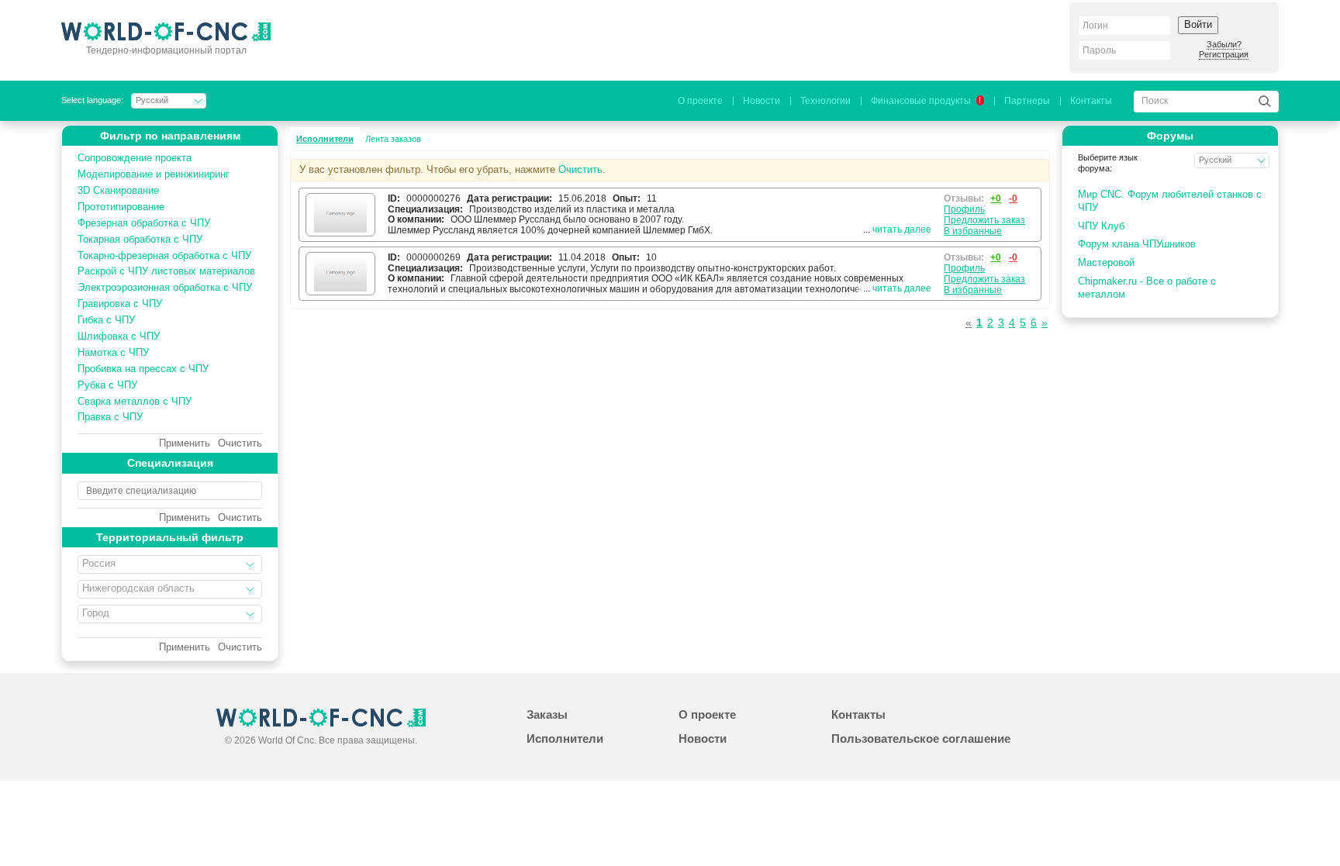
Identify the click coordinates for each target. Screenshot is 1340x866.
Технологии (825, 100)
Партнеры (1027, 100)
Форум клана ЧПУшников (1137, 244)
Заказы (547, 714)
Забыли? (1224, 44)
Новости (761, 100)
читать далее (901, 229)
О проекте (700, 100)
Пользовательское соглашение (920, 738)
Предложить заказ (984, 220)
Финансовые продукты (926, 100)
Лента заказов (393, 138)
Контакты (1091, 100)
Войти (1198, 24)
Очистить (240, 443)
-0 (1013, 198)
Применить (184, 443)
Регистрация (1223, 54)
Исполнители (325, 138)
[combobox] (170, 564)
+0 (995, 198)
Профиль (964, 209)
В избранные (973, 231)
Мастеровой (1106, 262)
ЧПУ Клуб (1101, 226)
